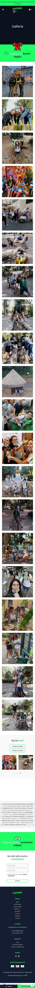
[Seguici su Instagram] (19, 956)
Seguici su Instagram (18, 750)
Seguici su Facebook (18, 746)
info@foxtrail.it (19, 930)
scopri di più (18, 3)
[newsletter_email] (17, 870)
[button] (20, 773)
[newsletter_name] (17, 865)
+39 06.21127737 (18, 933)
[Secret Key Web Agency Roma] (24, 975)
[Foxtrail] (17, 10)
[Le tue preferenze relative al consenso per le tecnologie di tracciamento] (32, 985)
